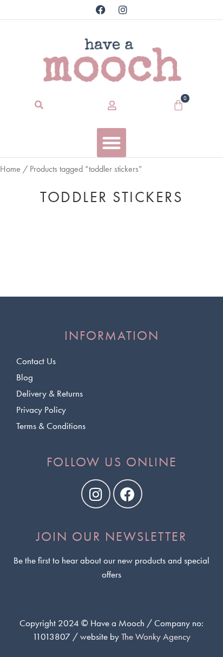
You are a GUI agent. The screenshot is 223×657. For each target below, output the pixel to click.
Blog (24, 377)
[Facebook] (100, 9)
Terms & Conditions (51, 426)
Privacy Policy (41, 409)
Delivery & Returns (49, 393)
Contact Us (36, 361)
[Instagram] (123, 9)
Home (10, 169)
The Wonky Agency (156, 636)
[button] (39, 105)
